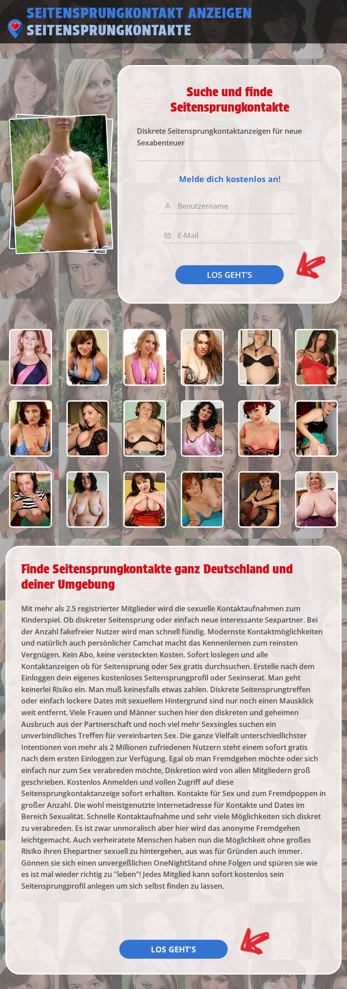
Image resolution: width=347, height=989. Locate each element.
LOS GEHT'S (229, 274)
